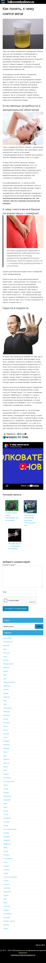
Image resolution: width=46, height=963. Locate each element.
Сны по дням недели (10, 877)
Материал (6, 745)
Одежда (6, 792)
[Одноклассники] (23, 433)
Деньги (5, 671)
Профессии (7, 844)
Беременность (8, 642)
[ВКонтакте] (18, 433)
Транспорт (7, 888)
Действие (6, 667)
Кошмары (6, 723)
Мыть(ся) (6, 763)
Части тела (6, 906)
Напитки (6, 774)
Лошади (6, 734)
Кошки (5, 719)
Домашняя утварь (9, 682)
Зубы (5, 704)
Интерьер (6, 712)
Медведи (6, 748)
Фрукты (5, 895)
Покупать (6, 822)
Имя (4, 592)
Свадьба (6, 866)
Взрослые (6, 653)
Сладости (6, 870)
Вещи (5, 649)
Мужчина (6, 759)
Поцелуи (6, 833)
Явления (6, 925)
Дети (4, 675)
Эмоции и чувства (9, 921)
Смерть (5, 873)
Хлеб (5, 899)
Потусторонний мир (10, 829)
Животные (6, 686)
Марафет (6, 741)
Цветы (5, 903)
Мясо (5, 770)
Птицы (5, 848)
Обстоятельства (8, 781)
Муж (4, 756)
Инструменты (7, 708)
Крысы (5, 730)
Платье (5, 811)
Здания (5, 693)
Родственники (8, 859)
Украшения (7, 892)
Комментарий (9, 565)
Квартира (6, 715)
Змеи (5, 701)
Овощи (5, 789)
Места (5, 752)
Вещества (6, 645)
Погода (5, 814)
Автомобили (7, 638)
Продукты (6, 840)
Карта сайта (40, 945)
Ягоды (5, 928)
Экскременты (7, 914)
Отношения (7, 796)
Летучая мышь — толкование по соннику (14, 546)
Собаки (5, 881)
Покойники (7, 818)
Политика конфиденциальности (23, 955)
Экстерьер (6, 917)
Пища (5, 807)
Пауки (5, 803)
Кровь (5, 726)
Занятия (6, 690)
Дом (4, 678)
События (6, 884)
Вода (5, 656)
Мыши (5, 767)
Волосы (6, 660)
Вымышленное (8, 664)
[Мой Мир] (25, 433)
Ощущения (7, 800)
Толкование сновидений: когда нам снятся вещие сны (29, 520)
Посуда (5, 825)
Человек (6, 910)
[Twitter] (21, 433)
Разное (5, 851)
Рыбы (5, 862)
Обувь (5, 785)
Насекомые (7, 778)
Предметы (6, 837)
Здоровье (6, 697)
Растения (6, 855)
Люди (5, 737)
